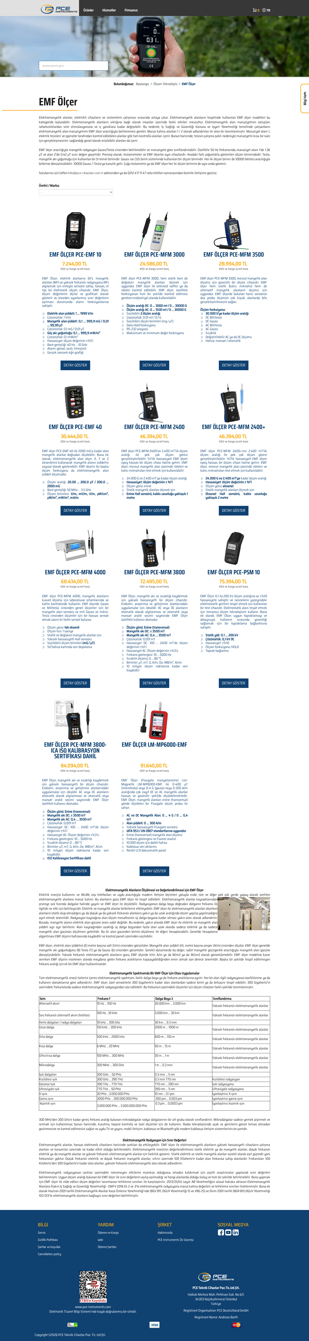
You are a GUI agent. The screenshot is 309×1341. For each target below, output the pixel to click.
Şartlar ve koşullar (49, 1246)
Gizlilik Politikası (48, 1239)
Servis (42, 1232)
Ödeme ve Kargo (108, 1232)
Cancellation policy (49, 1254)
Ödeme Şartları (107, 1246)
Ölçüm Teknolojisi (165, 84)
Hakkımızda (165, 1232)
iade (100, 1239)
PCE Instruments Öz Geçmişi (176, 1239)
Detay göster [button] (75, 365)
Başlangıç (142, 84)
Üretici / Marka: (49, 185)
